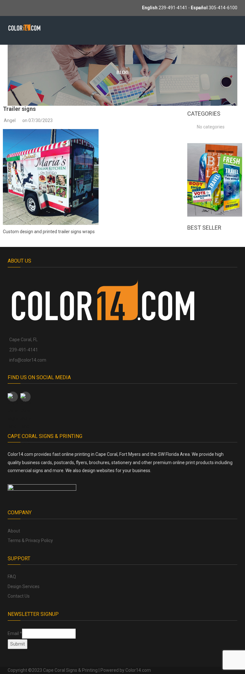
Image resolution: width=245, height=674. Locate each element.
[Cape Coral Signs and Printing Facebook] (13, 397)
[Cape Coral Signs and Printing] (24, 26)
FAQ (12, 576)
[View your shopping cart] (203, 31)
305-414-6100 (223, 7)
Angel (10, 120)
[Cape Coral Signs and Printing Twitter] (25, 397)
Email (15, 633)
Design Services (24, 586)
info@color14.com (27, 360)
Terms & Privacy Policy (30, 540)
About (14, 530)
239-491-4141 (173, 7)
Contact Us (19, 596)
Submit (17, 644)
